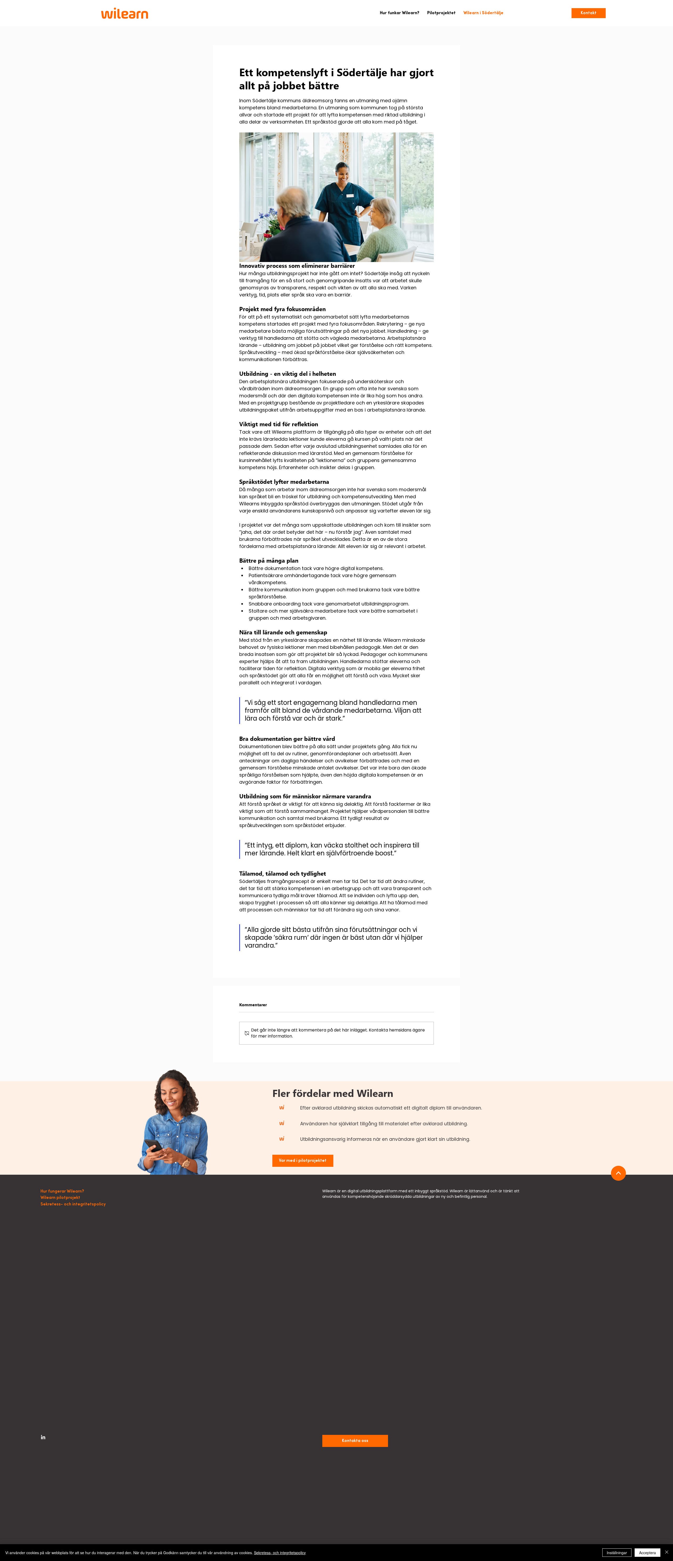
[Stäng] (667, 1552)
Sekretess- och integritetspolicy (280, 1552)
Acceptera (647, 1552)
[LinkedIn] (43, 1437)
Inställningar (617, 1552)
